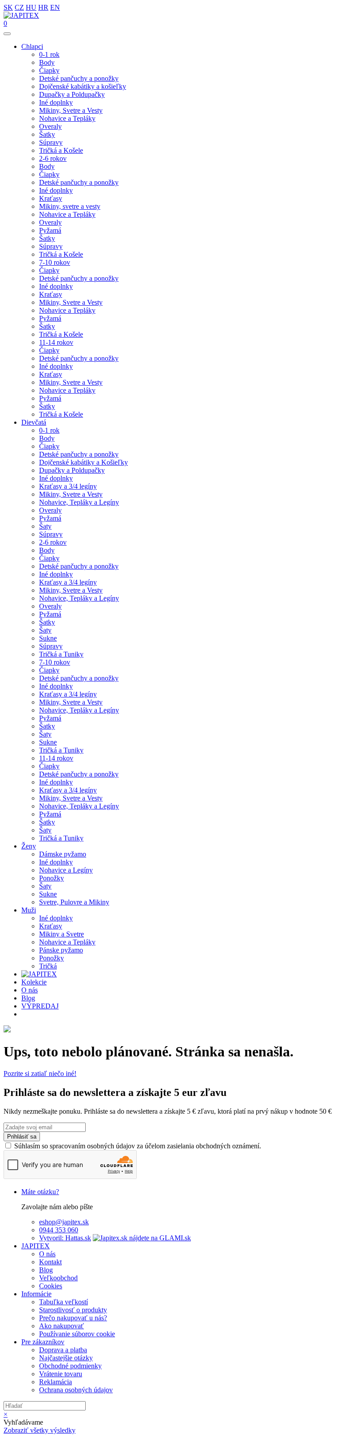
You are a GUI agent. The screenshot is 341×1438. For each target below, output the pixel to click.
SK (8, 7)
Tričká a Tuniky (61, 654)
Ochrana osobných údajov (76, 1390)
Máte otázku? (40, 1191)
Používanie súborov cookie (77, 1334)
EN (55, 7)
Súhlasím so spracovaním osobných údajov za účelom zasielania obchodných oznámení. (137, 1146)
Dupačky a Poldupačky (72, 94)
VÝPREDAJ (40, 1006)
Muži (28, 910)
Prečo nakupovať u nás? (73, 1318)
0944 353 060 (58, 1230)
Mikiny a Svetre (61, 934)
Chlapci (32, 46)
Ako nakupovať (61, 1326)
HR (43, 7)
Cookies (50, 1286)
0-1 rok (49, 54)
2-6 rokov (53, 158)
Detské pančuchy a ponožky (79, 78)
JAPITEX (35, 1246)
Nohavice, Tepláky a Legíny (79, 502)
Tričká (48, 966)
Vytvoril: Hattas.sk (65, 1238)
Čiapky (49, 70)
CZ (19, 7)
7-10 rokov (54, 262)
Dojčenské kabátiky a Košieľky (83, 462)
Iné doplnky (56, 102)
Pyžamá (50, 230)
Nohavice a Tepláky (67, 118)
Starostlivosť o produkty (73, 1310)
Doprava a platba (63, 1350)
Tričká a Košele (61, 150)
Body (47, 62)
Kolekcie (34, 982)
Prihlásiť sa (21, 1136)
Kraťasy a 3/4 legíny (68, 486)
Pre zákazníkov (42, 1342)
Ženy (28, 846)
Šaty (45, 526)
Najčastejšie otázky (66, 1358)
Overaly (50, 126)
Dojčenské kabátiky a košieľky (82, 86)
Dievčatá (33, 422)
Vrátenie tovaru (60, 1374)
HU (31, 7)
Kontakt (50, 1262)
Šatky (47, 134)
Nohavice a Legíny (66, 870)
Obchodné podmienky (70, 1366)
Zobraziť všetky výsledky (39, 1430)
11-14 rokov (56, 342)
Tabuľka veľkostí (63, 1302)
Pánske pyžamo (61, 950)
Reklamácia (55, 1382)
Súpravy (51, 142)
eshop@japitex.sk (64, 1222)
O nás (29, 990)
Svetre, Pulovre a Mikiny (74, 902)
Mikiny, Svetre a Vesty (71, 110)
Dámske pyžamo (62, 854)
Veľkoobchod (58, 1278)
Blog (28, 998)
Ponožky (51, 878)
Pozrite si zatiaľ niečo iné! (40, 1073)
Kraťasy (50, 198)
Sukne (48, 638)
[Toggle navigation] (7, 33)
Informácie (36, 1294)
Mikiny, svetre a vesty (69, 206)
